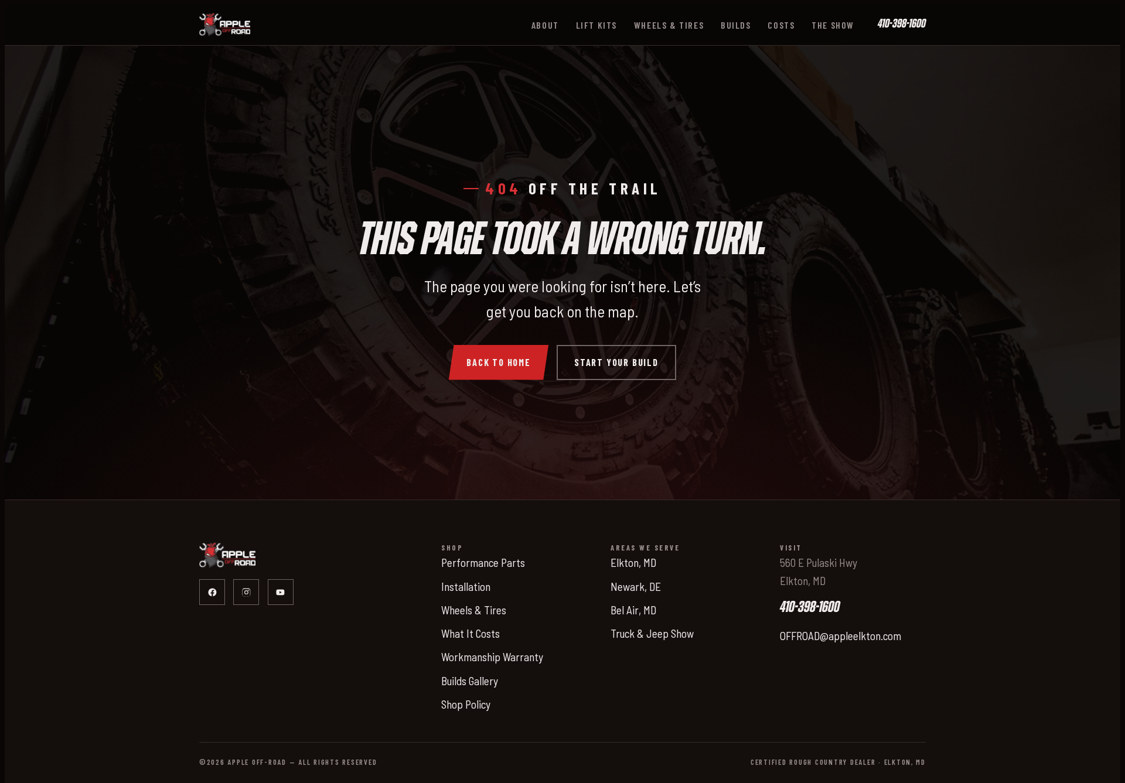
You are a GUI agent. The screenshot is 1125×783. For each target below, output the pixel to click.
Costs (781, 24)
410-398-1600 (902, 24)
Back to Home (498, 362)
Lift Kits (596, 24)
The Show (833, 24)
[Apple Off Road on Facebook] (212, 592)
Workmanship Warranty (492, 657)
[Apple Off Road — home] (224, 24)
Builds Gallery (469, 681)
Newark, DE (636, 586)
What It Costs (470, 633)
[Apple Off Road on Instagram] (246, 592)
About (545, 24)
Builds (736, 24)
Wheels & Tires (669, 24)
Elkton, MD (633, 562)
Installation (465, 586)
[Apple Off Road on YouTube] (281, 592)
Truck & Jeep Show (652, 633)
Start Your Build (616, 362)
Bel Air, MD (633, 610)
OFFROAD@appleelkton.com (840, 635)
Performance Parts (483, 562)
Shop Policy (465, 704)
